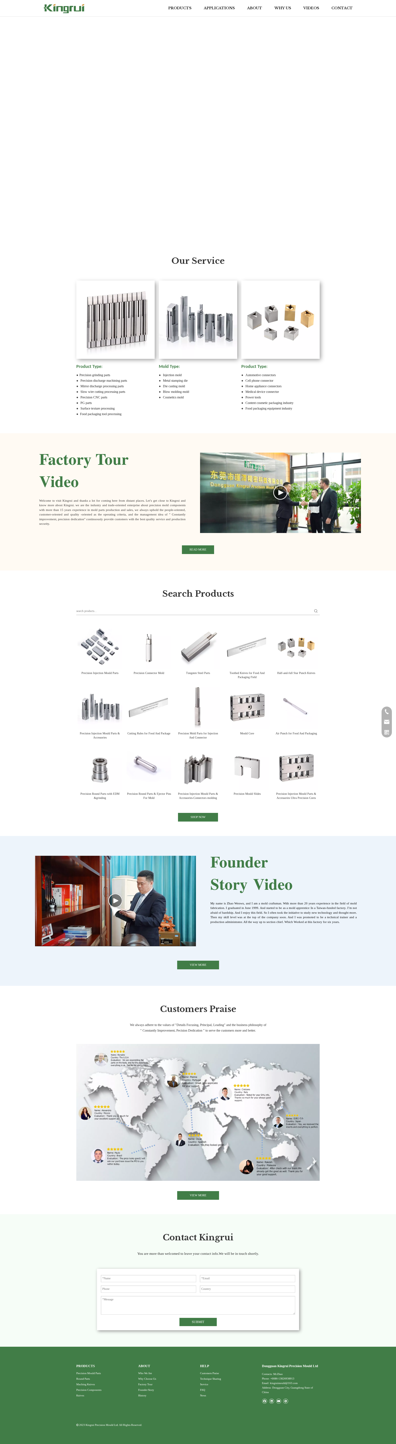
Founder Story (146, 1389)
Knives (80, 1395)
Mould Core (247, 733)
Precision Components (88, 1389)
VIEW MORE (198, 964)
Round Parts (83, 1378)
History (142, 1395)
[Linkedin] (271, 1400)
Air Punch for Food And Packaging (296, 733)
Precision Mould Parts (88, 1373)
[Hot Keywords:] (316, 611)
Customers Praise (209, 1373)
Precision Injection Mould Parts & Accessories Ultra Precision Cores (296, 795)
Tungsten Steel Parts (198, 673)
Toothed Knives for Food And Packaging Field (247, 675)
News (203, 1395)
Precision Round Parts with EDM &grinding (99, 795)
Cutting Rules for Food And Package (148, 733)
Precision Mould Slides (247, 793)
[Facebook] (264, 1400)
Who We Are (145, 1373)
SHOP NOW (198, 817)
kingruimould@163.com (284, 1383)
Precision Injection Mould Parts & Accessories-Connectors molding (198, 795)
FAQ (202, 1389)
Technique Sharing (210, 1378)
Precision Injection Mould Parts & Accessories (100, 735)
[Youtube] (278, 1400)
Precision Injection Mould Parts (99, 673)
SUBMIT (198, 1322)
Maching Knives (85, 1384)
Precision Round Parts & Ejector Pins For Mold (149, 795)
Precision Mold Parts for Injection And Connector (198, 735)
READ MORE (198, 549)
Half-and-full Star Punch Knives (296, 673)
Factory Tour (145, 1384)
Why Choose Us (147, 1378)
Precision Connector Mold (149, 673)
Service (204, 1384)
